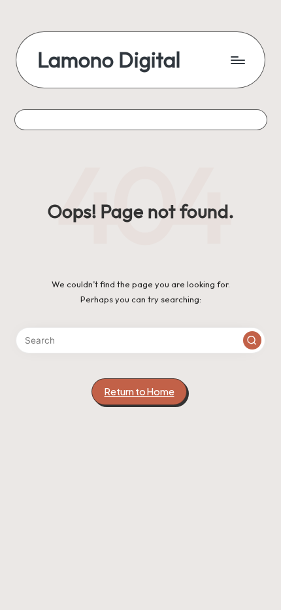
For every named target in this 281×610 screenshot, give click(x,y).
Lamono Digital (108, 59)
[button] (252, 340)
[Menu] (237, 59)
